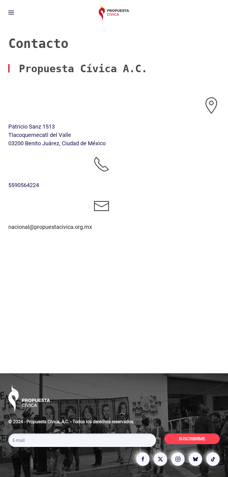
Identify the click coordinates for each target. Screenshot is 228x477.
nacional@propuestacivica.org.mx (50, 227)
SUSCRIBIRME (192, 438)
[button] (11, 12)
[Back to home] (114, 12)
